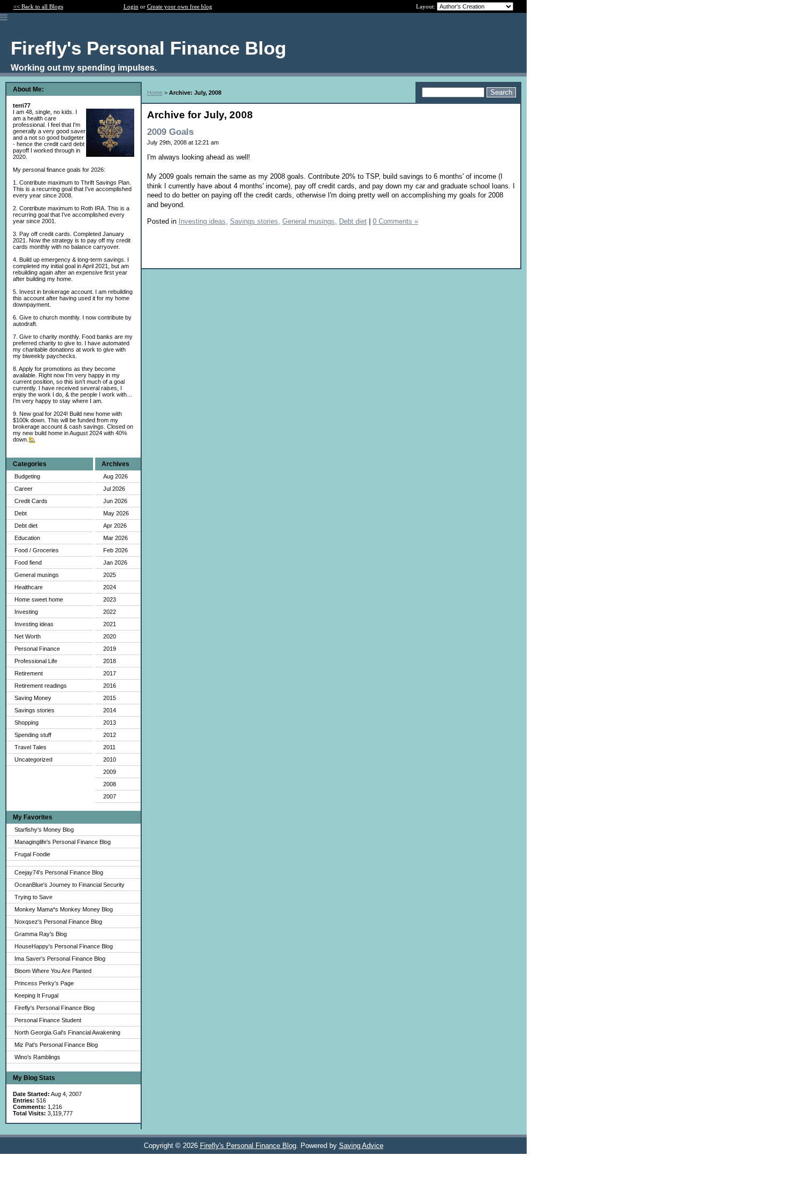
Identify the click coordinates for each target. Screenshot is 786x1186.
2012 (109, 735)
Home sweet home (38, 599)
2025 (109, 575)
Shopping (26, 722)
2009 (109, 772)
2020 (109, 636)
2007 (109, 796)
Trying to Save (33, 897)
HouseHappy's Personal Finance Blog (63, 946)
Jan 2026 (115, 562)
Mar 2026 (115, 538)
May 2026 (116, 513)
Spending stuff (32, 735)
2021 (109, 624)
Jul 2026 (114, 488)
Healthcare (28, 587)
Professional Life (35, 661)
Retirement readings (40, 685)
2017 (109, 673)
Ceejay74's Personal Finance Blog (58, 872)
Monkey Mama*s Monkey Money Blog (63, 909)
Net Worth (27, 636)
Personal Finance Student (47, 1020)
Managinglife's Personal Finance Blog (62, 842)
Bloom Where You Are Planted (52, 971)
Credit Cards (31, 501)
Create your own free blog (179, 6)
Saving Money (32, 698)
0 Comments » (395, 221)
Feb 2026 (115, 550)
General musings (36, 575)
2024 (109, 587)
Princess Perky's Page (44, 983)
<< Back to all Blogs (38, 6)
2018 (109, 661)
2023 (109, 599)
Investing (26, 612)
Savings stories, (255, 221)
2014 (109, 710)
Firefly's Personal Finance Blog (54, 1008)
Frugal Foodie (32, 854)
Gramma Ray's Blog (40, 934)
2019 (109, 648)
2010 (109, 759)
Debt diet (25, 525)
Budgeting (27, 476)
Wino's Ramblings (37, 1057)
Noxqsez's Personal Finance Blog (58, 921)
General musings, (309, 221)
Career (23, 488)
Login (131, 6)
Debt (20, 513)
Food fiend (28, 562)
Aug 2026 (115, 476)
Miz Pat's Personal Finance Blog (56, 1044)
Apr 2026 (115, 525)
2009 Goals (170, 132)
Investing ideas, (203, 221)
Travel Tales (30, 747)
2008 (109, 784)
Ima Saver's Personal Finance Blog (59, 958)
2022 (109, 612)
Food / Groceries (36, 550)
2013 (109, 722)
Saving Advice (361, 1146)
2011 (109, 747)
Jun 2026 (115, 501)
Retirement (28, 673)
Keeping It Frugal (36, 995)
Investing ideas (33, 624)
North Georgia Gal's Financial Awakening (67, 1032)
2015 (109, 698)
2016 (109, 685)
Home (155, 92)
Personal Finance (37, 648)
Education (27, 538)
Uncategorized (33, 759)
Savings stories (34, 710)
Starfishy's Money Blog (44, 829)
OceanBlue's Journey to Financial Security (69, 884)
